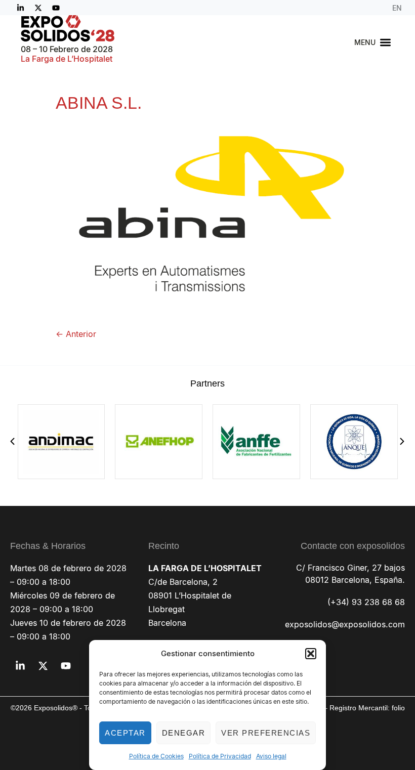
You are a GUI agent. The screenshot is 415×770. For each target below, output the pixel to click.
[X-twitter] (38, 7)
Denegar (183, 733)
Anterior (76, 334)
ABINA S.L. (99, 102)
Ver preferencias (265, 733)
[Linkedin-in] (20, 7)
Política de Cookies (156, 756)
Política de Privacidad (220, 756)
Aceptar (125, 733)
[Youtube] (55, 7)
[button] (311, 654)
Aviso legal (271, 756)
